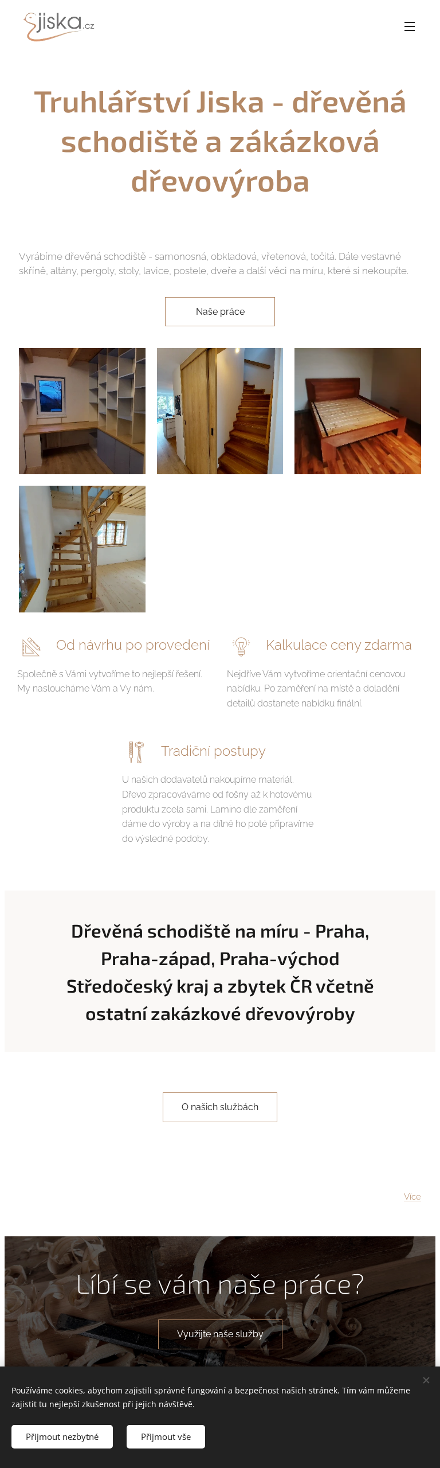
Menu (409, 25)
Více (412, 1197)
